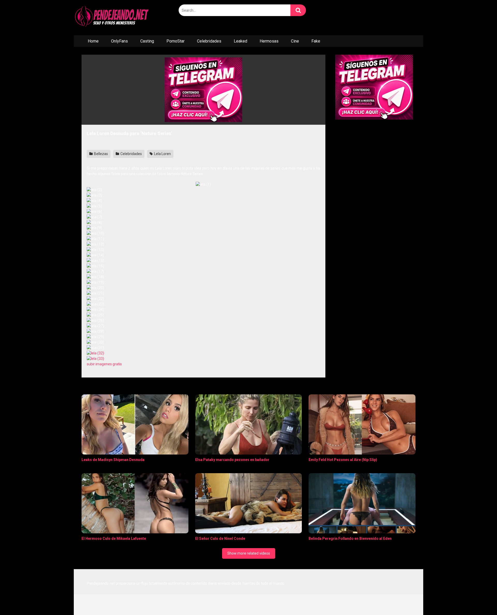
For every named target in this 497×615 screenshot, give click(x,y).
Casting (147, 41)
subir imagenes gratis (104, 364)
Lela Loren (162, 154)
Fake (315, 41)
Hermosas (269, 41)
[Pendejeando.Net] (112, 17)
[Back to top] (480, 599)
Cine (295, 41)
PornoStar (175, 41)
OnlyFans (119, 41)
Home (93, 41)
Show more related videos (248, 553)
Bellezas (100, 154)
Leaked (240, 41)
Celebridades (209, 41)
